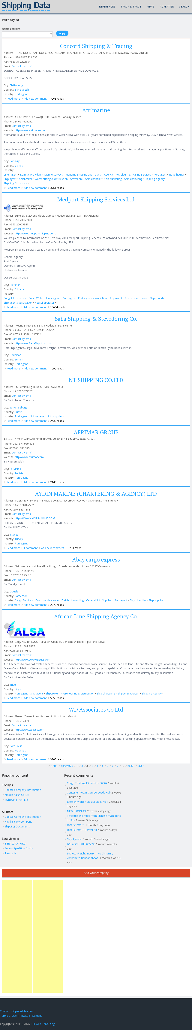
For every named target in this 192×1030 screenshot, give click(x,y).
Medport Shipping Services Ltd (96, 199)
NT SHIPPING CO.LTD (96, 380)
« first (54, 765)
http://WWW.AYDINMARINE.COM (35, 518)
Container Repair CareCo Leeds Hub (89, 792)
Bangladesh (22, 89)
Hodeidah (15, 355)
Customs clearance (47, 600)
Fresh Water (36, 298)
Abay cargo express (96, 559)
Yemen (19, 359)
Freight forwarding (15, 298)
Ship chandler (93, 179)
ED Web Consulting (43, 1024)
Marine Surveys (53, 174)
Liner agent (10, 174)
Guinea (19, 165)
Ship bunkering (113, 179)
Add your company (96, 873)
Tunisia (19, 473)
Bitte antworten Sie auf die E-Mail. (87, 801)
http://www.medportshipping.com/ (35, 233)
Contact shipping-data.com (16, 1011)
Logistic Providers (31, 174)
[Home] (26, 6)
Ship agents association (18, 302)
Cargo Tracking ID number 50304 (87, 783)
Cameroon (21, 596)
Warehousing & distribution (51, 179)
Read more (13, 98)
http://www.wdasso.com (29, 729)
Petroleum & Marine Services (133, 174)
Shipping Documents (17, 826)
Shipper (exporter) (128, 693)
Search (184, 6)
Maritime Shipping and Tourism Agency (89, 174)
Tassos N (10, 853)
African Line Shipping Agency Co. (96, 616)
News (150, 6)
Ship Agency (74, 839)
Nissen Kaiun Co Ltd (17, 795)
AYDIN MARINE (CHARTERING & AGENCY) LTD (96, 493)
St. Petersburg (18, 407)
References (107, 6)
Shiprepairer (37, 416)
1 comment (31, 548)
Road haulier (176, 174)
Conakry (15, 161)
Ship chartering (133, 179)
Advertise (167, 6)
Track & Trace (131, 6)
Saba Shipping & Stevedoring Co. (96, 318)
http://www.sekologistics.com (32, 659)
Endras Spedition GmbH (19, 848)
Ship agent (10, 179)
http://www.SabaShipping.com (33, 343)
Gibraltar (15, 285)
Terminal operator (136, 298)
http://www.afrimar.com (29, 457)
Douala (14, 591)
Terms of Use (8, 1015)
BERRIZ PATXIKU (15, 843)
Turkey (19, 539)
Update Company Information (23, 790)
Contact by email (22, 66)
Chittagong (16, 85)
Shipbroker (25, 179)
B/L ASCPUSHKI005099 (81, 844)
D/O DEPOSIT (76, 825)
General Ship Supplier (99, 600)
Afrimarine (96, 110)
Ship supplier (55, 416)
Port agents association (92, 298)
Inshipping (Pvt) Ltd (16, 799)
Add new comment (35, 98)
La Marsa (15, 469)
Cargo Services (24, 600)
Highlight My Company (18, 821)
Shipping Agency (155, 179)
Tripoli (13, 684)
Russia (18, 412)
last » (141, 765)
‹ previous (67, 765)
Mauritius (20, 750)
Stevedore (76, 179)
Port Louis (16, 746)
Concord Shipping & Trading (96, 46)
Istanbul (14, 534)
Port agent (21, 94)
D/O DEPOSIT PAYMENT (82, 830)
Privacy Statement (31, 1015)
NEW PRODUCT (76, 811)
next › (131, 765)
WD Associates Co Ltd (96, 709)
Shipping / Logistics (15, 183)
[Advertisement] (17, 936)
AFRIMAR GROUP (96, 432)
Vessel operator (44, 302)
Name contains (11, 29)
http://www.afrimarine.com (31, 130)
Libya (18, 689)
